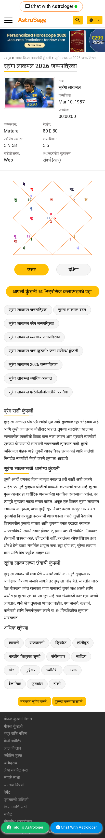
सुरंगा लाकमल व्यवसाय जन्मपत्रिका (34, 337)
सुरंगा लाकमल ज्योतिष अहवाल (30, 378)
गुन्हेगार (30, 670)
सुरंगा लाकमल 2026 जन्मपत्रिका (33, 364)
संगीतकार (58, 656)
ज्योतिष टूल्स (13, 755)
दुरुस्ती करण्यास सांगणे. (69, 701)
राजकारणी (37, 642)
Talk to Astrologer (27, 827)
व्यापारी (14, 642)
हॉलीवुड (83, 642)
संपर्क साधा (12, 777)
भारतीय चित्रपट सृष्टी (25, 656)
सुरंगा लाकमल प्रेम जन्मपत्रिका (31, 323)
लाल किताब (12, 748)
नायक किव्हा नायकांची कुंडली (33, 58)
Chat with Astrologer (49, 6)
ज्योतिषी (52, 670)
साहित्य (81, 656)
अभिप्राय (10, 763)
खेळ (12, 670)
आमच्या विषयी (14, 784)
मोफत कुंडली (13, 726)
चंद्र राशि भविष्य (15, 733)
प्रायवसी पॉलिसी (16, 799)
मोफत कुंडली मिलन (18, 718)
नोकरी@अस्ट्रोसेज (18, 821)
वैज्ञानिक (15, 683)
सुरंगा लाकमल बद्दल (72, 309)
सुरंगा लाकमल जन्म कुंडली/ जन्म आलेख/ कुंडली (43, 350)
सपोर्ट (8, 814)
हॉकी (57, 683)
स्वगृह (7, 58)
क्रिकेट (61, 642)
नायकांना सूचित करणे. (34, 701)
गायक (72, 670)
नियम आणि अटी (15, 806)
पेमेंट (7, 792)
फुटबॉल (37, 683)
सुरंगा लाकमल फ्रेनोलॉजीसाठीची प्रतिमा (38, 392)
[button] (8, 40)
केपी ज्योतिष (12, 740)
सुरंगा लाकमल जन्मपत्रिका (28, 309)
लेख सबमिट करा (16, 770)
